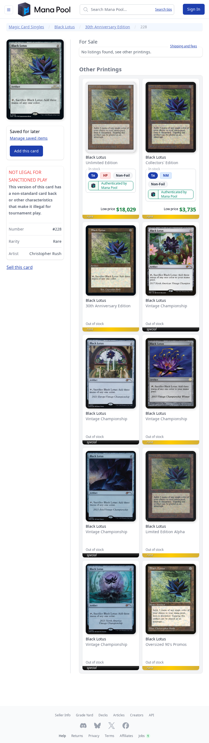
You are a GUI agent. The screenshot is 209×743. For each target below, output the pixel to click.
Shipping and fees (183, 46)
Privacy (93, 735)
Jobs (144, 735)
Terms (109, 735)
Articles (119, 715)
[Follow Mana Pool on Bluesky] (97, 725)
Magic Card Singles (26, 26)
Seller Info (62, 715)
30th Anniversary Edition (107, 26)
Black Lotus (64, 26)
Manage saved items (29, 138)
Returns (77, 735)
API (151, 715)
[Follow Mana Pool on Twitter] (111, 725)
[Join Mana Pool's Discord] (83, 725)
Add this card (26, 150)
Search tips (163, 9)
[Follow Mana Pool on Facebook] (125, 725)
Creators (136, 715)
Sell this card (20, 267)
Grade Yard (84, 715)
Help (62, 735)
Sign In (193, 9)
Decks (103, 715)
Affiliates (126, 735)
